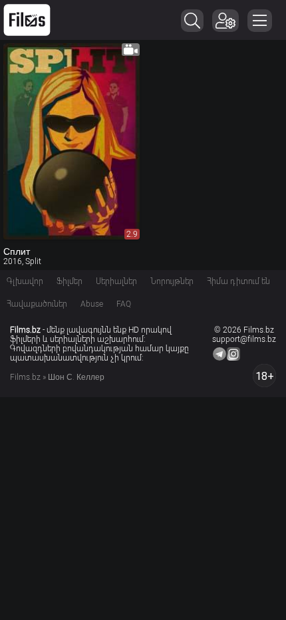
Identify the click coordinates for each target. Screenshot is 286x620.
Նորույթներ (172, 281)
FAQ (123, 304)
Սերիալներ (116, 281)
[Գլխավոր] (27, 20)
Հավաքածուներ (37, 304)
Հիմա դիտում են (238, 281)
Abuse (91, 304)
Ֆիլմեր (69, 281)
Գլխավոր (25, 281)
